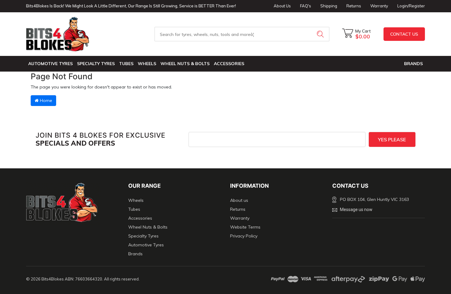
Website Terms (245, 227)
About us (239, 200)
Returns (353, 5)
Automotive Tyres (50, 63)
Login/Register (411, 5)
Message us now (356, 209)
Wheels (147, 63)
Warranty (379, 5)
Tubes (126, 63)
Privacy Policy (243, 236)
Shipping (328, 5)
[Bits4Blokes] (72, 34)
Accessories (229, 63)
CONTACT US (404, 34)
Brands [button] (413, 63)
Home (45, 100)
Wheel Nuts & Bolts (185, 63)
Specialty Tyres (96, 63)
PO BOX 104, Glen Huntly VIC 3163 (374, 199)
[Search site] (321, 34)
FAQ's (305, 5)
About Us (282, 5)
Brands (135, 254)
